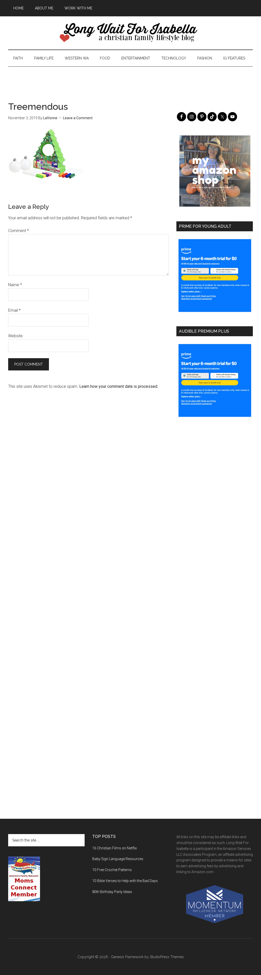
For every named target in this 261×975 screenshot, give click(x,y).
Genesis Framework (127, 957)
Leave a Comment (78, 118)
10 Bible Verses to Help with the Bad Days (125, 881)
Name (15, 284)
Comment (18, 230)
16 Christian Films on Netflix (114, 848)
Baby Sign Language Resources (117, 859)
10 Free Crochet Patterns (112, 870)
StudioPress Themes (167, 957)
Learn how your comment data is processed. (118, 386)
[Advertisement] (130, 78)
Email (14, 310)
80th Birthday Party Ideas (112, 892)
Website (15, 335)
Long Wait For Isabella (130, 32)
